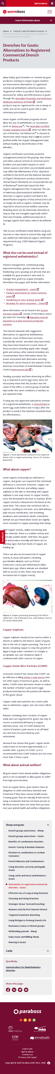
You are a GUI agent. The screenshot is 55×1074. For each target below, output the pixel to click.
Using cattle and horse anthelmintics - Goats (28, 877)
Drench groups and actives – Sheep (26, 830)
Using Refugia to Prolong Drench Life (27, 920)
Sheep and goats (15, 824)
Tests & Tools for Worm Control (28, 31)
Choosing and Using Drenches (24, 898)
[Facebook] (8, 990)
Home (6, 31)
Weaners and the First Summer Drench (28, 909)
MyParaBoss (27, 1051)
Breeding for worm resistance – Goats (25, 303)
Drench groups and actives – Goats (26, 836)
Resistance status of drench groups (27, 925)
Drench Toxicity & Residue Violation (27, 847)
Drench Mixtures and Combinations (26, 861)
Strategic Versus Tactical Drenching (27, 903)
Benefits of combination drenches (26, 841)
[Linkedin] (14, 990)
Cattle (9, 950)
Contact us (27, 1054)
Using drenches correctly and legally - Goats (27, 868)
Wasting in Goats (17, 942)
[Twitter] (20, 990)
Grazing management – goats (21, 289)
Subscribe (27, 1048)
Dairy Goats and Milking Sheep (24, 936)
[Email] (26, 990)
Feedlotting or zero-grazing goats (23, 299)
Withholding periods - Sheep (23, 931)
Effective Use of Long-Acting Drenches (28, 893)
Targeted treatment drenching (24, 914)
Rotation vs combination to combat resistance (27, 854)
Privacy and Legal (27, 1057)
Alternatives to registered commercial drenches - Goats (28, 886)
